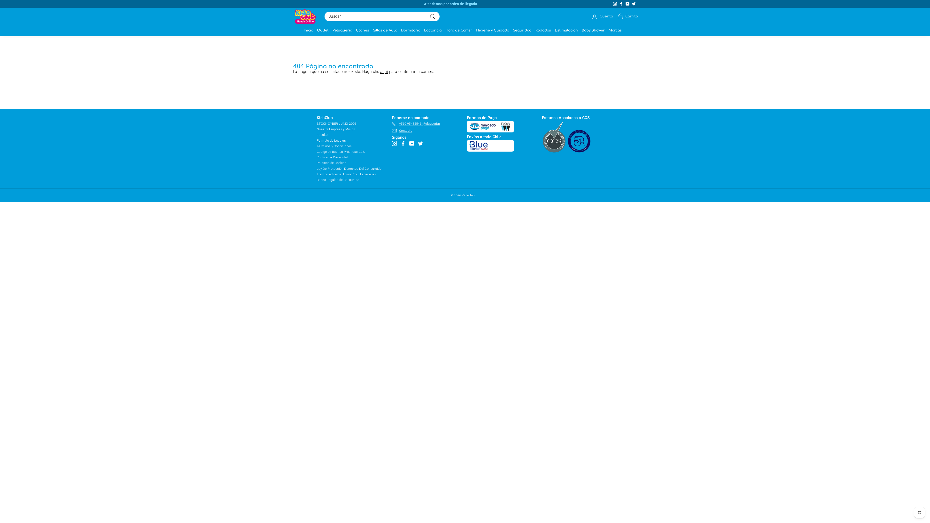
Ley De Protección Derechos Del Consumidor (349, 168)
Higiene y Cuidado (492, 30)
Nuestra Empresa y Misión (336, 129)
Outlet (323, 30)
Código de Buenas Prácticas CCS (341, 152)
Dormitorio (410, 30)
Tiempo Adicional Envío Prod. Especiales (346, 174)
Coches (362, 30)
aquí (384, 71)
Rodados (543, 30)
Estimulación (566, 30)
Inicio (308, 30)
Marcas (615, 30)
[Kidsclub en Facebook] (403, 143)
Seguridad (522, 30)
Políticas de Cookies (331, 163)
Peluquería (342, 30)
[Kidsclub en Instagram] (394, 143)
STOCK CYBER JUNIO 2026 (336, 123)
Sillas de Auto (385, 30)
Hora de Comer (458, 30)
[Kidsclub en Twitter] (420, 143)
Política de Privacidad (332, 157)
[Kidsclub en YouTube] (411, 143)
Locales (322, 135)
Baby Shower (593, 30)
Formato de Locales (331, 140)
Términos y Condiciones (334, 146)
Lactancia (433, 30)
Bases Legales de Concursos (338, 180)
